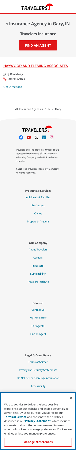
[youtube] (30, 137)
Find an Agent (38, 334)
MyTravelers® (38, 318)
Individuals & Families (38, 197)
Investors (38, 265)
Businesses (38, 205)
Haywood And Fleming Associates (35, 65)
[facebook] (23, 137)
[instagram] (53, 137)
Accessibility (38, 386)
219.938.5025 (16, 79)
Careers (38, 257)
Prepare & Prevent (38, 221)
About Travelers (38, 249)
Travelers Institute (38, 282)
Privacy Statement (38, 421)
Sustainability (38, 273)
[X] (38, 137)
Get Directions (12, 87)
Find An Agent (38, 45)
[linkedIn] (45, 137)
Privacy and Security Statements (38, 370)
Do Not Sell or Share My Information (38, 378)
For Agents (38, 326)
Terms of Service (38, 362)
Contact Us (38, 310)
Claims (38, 213)
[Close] (71, 398)
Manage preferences (37, 442)
